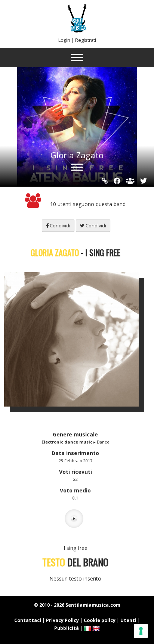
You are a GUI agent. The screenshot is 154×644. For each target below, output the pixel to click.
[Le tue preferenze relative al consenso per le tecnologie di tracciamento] (141, 631)
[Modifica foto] (77, 339)
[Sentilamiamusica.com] (77, 30)
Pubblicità (66, 628)
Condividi (59, 226)
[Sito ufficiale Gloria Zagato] (105, 180)
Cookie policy (100, 620)
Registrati (85, 40)
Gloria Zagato (77, 155)
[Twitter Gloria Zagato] (143, 180)
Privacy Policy (62, 620)
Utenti (128, 620)
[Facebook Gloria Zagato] (117, 180)
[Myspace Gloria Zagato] (130, 180)
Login (64, 40)
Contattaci (27, 620)
